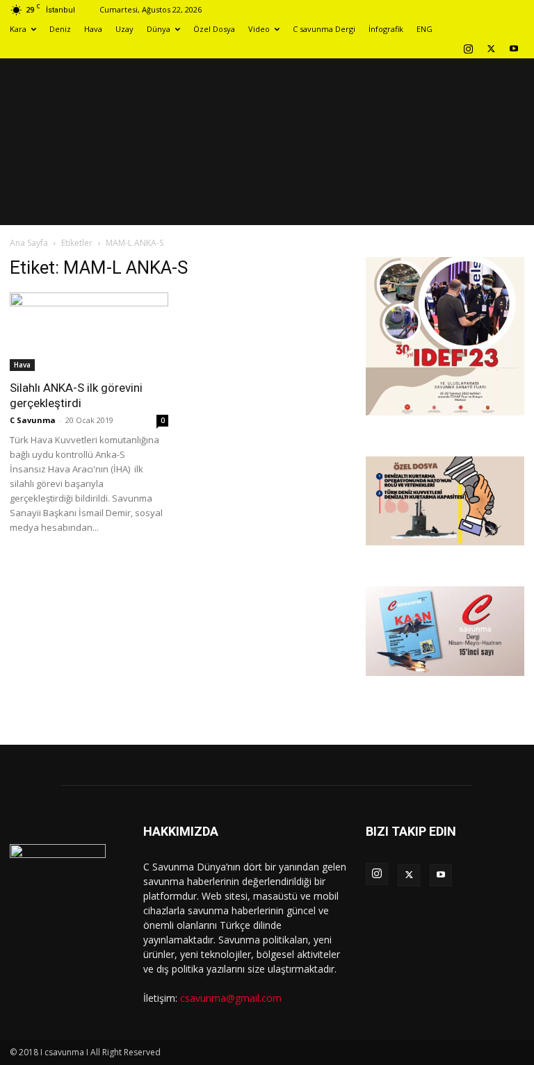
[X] (490, 48)
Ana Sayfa (29, 243)
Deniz (60, 29)
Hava (93, 29)
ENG (424, 29)
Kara (18, 29)
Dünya (158, 29)
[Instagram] (468, 48)
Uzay (124, 29)
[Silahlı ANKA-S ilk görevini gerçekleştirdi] (89, 331)
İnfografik (386, 29)
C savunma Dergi (324, 29)
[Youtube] (513, 48)
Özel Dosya (214, 29)
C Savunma (33, 420)
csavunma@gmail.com (231, 998)
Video (259, 29)
